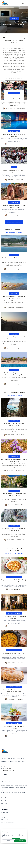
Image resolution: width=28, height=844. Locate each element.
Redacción (4, 798)
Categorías (4, 809)
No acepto (8, 840)
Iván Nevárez (4, 803)
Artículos (4, 774)
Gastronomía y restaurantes (14, 576)
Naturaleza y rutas (14, 420)
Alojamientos (14, 18)
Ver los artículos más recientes (14, 222)
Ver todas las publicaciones (14, 232)
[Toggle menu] (25, 3)
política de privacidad (16, 838)
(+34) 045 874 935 (7, 768)
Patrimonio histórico (14, 202)
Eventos (14, 167)
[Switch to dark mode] (23, 3)
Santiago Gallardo (5, 805)
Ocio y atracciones (14, 131)
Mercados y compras (14, 92)
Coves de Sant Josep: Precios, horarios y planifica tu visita (14, 785)
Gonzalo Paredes (5, 800)
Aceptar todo (20, 840)
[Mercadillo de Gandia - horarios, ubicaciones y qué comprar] (14, 90)
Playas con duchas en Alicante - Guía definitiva (11, 790)
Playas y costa (14, 255)
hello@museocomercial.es (8, 770)
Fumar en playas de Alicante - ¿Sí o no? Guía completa (13, 787)
